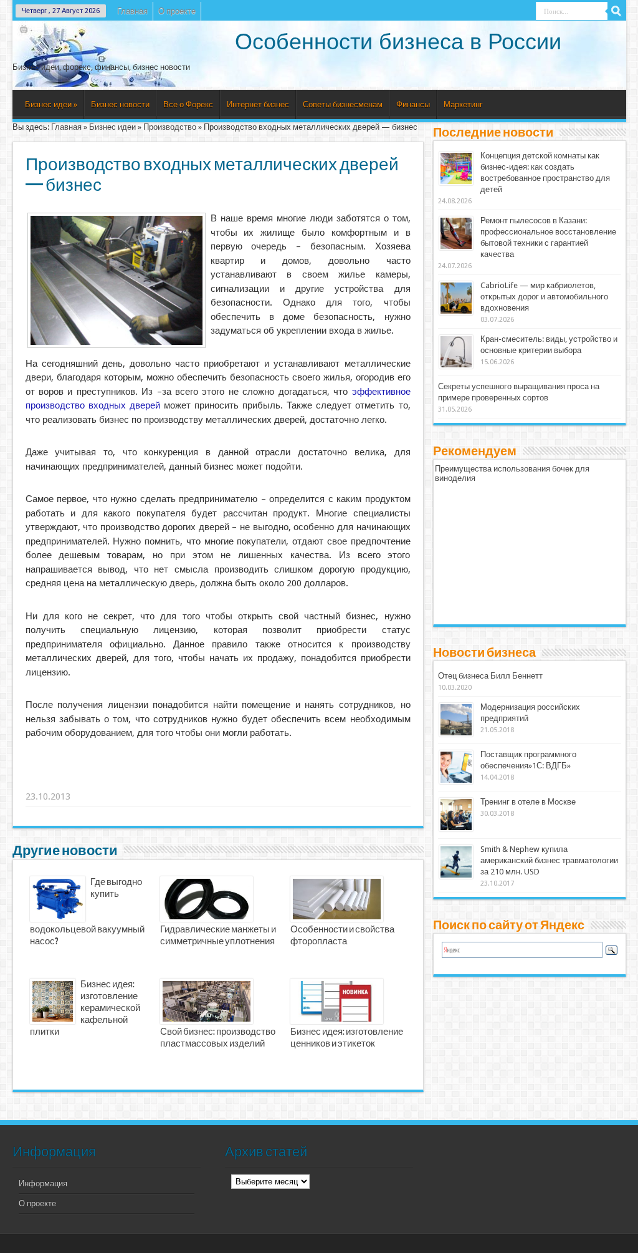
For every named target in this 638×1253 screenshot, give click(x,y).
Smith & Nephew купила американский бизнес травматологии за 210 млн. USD (549, 860)
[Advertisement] (218, 781)
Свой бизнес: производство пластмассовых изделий (217, 1038)
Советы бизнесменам (343, 104)
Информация (43, 1183)
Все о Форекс (188, 104)
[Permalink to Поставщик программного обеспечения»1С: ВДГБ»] (456, 781)
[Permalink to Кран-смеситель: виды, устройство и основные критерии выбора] (456, 365)
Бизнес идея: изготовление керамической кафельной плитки (85, 1008)
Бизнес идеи (51, 104)
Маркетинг (463, 104)
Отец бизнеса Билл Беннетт (490, 675)
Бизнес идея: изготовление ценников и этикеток (346, 1038)
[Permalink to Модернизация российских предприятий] (456, 733)
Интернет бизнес (258, 104)
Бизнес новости (120, 104)
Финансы (413, 104)
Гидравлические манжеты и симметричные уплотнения (218, 935)
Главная (132, 11)
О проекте (177, 11)
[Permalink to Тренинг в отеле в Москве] (456, 828)
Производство (169, 127)
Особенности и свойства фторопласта (342, 935)
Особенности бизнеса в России (398, 41)
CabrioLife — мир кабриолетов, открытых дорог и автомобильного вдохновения (544, 296)
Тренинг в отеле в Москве (528, 801)
